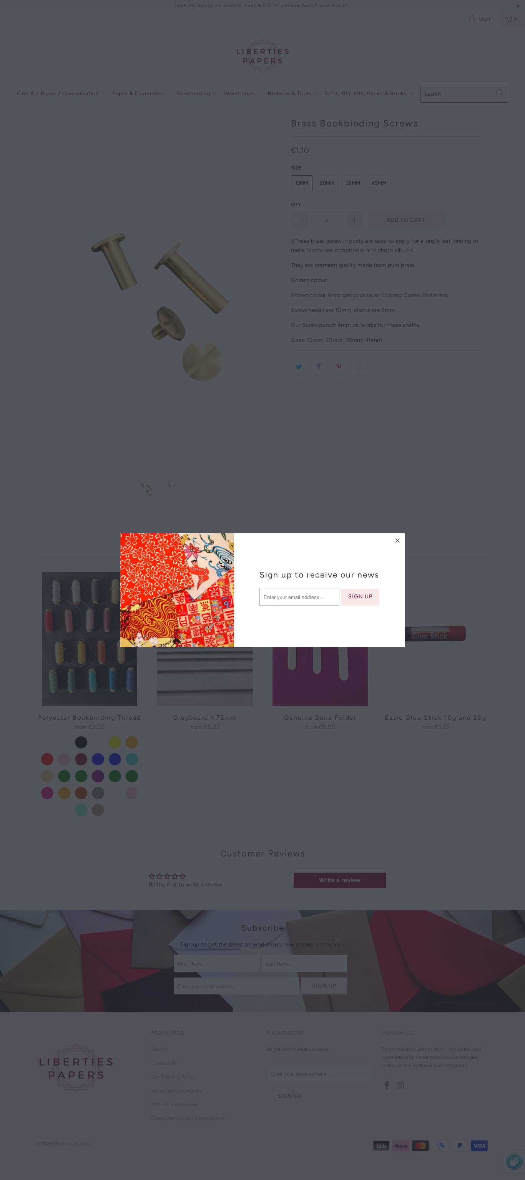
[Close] (398, 540)
